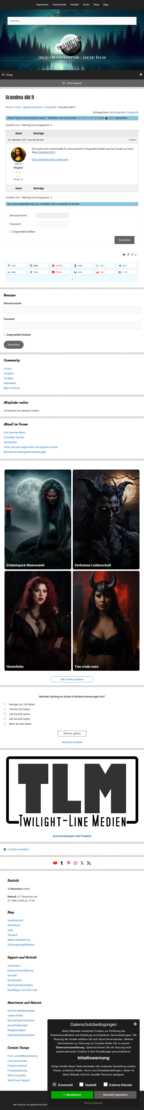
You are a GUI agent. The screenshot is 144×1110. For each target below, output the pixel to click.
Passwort (9, 319)
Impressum (42, 4)
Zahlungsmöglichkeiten (21, 944)
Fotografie (50, 107)
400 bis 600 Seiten (19, 718)
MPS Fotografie (17, 1075)
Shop (96, 4)
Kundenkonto (15, 920)
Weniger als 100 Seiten (22, 704)
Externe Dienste (120, 1085)
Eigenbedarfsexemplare (21, 1035)
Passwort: (15, 224)
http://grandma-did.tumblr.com (50, 159)
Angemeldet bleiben (24, 231)
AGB (10, 930)
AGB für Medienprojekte (21, 1010)
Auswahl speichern (115, 1094)
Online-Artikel (15, 1015)
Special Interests (32, 107)
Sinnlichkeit (10, 442)
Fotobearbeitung (17, 1070)
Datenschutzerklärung (20, 970)
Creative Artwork (17, 1065)
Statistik (91, 1085)
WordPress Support (19, 1080)
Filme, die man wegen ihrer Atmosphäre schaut (31, 447)
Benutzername (12, 303)
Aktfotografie (117, 112)
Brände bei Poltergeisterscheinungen (25, 451)
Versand (12, 934)
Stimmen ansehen (72, 742)
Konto (86, 4)
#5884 (132, 139)
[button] (17, 265)
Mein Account (12, 388)
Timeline (8, 378)
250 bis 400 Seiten (19, 714)
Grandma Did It (46, 152)
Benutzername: (18, 215)
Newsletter (10, 383)
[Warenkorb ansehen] (141, 74)
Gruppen (9, 373)
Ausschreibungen (18, 1025)
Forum (7, 368)
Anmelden (124, 239)
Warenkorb (14, 925)
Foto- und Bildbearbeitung (23, 1055)
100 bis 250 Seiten (19, 709)
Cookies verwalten (18, 849)
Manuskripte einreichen (21, 1020)
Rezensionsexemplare (20, 985)
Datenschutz (59, 4)
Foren (17, 107)
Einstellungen (104, 1051)
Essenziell (65, 1085)
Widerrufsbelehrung (19, 939)
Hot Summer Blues (14, 432)
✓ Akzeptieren (72, 1094)
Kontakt (74, 4)
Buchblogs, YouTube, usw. (23, 989)
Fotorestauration (17, 1060)
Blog (105, 4)
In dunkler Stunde (14, 437)
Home (9, 107)
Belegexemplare (17, 1030)
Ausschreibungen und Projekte (72, 836)
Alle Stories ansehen (72, 679)
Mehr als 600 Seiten (20, 723)
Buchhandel (14, 980)
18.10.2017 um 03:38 (89, 118)
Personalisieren (93, 1102)
